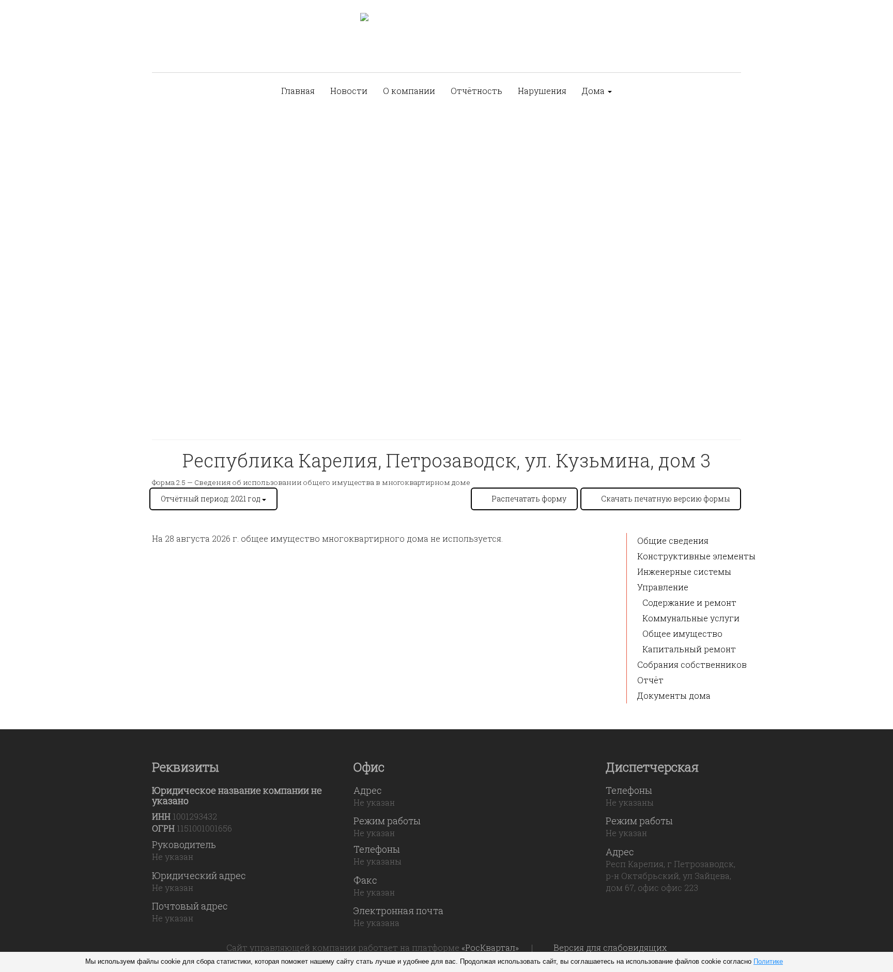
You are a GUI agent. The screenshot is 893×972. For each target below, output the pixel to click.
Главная (298, 90)
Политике (768, 961)
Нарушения (542, 90)
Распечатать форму (528, 499)
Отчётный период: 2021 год (211, 499)
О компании (409, 90)
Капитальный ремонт (689, 649)
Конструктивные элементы (696, 556)
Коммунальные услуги (691, 618)
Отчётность (476, 90)
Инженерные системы (684, 571)
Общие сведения (673, 540)
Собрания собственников (692, 664)
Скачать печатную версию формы (665, 499)
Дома (594, 90)
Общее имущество (682, 633)
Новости (348, 90)
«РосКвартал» (490, 947)
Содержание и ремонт (689, 602)
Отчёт (650, 680)
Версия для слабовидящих (610, 947)
